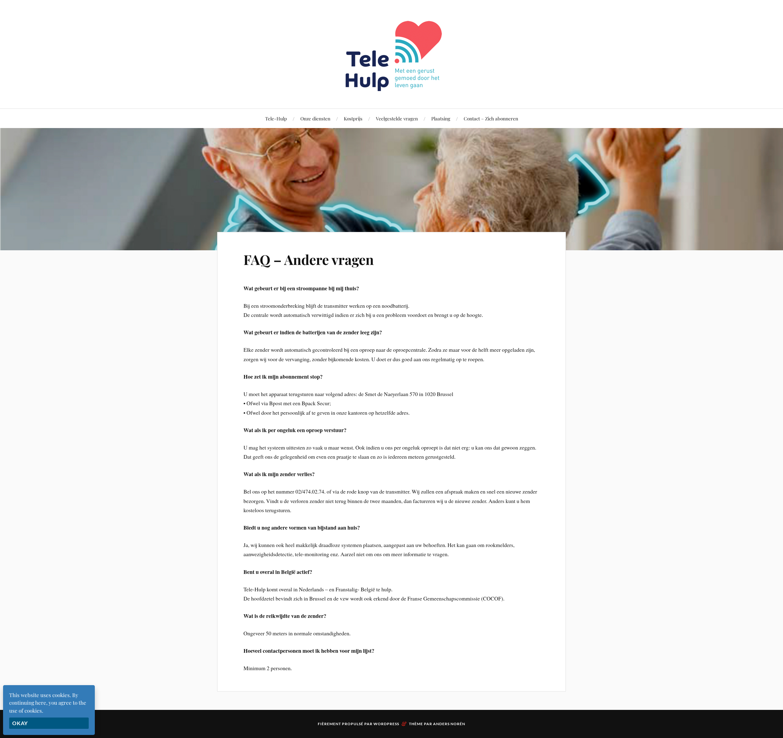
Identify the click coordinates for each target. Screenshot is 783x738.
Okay (20, 723)
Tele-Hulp (276, 118)
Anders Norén (449, 723)
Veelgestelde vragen (397, 118)
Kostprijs (353, 118)
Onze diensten (315, 118)
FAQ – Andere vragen (308, 259)
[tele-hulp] (391, 90)
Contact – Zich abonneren (491, 118)
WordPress (386, 723)
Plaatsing (440, 118)
